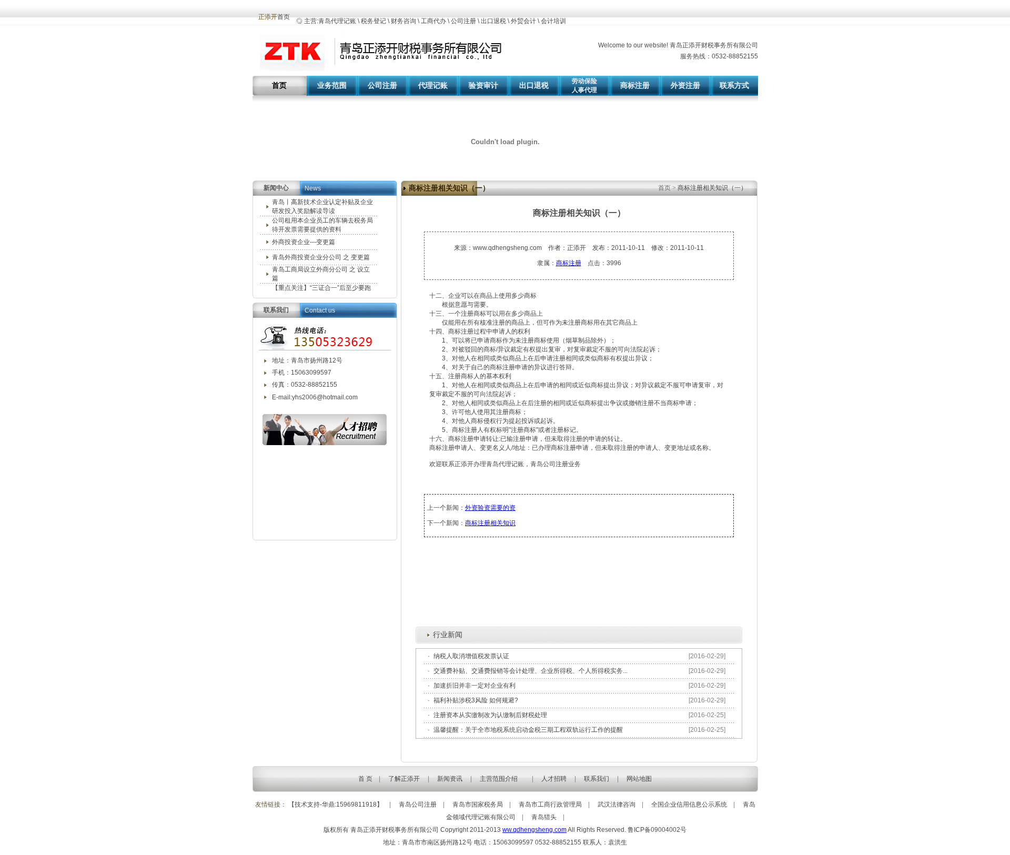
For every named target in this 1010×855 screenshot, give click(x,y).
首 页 (365, 778)
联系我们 (596, 778)
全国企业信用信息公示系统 (689, 804)
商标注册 (568, 263)
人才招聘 (554, 778)
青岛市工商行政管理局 (550, 804)
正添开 (267, 17)
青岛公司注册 (418, 804)
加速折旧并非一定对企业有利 (474, 685)
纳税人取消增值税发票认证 (471, 656)
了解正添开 (404, 778)
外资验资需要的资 (490, 507)
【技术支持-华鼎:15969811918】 (335, 804)
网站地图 (639, 778)
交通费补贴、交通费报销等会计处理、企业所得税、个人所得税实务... (530, 671)
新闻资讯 (449, 778)
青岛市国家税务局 (477, 804)
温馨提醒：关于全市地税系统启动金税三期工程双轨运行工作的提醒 (528, 729)
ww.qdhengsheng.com (534, 829)
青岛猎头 (544, 817)
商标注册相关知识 (490, 523)
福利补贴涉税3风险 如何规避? (475, 700)
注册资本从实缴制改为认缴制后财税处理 (490, 715)
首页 (665, 188)
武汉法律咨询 (616, 804)
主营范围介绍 (499, 778)
